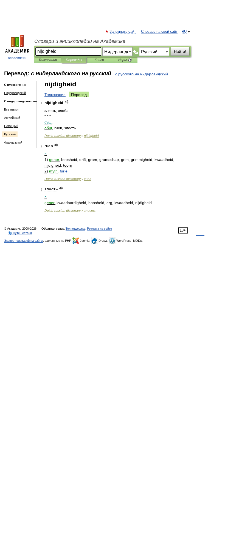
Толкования (47, 60)
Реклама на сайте (99, 228)
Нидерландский (15, 93)
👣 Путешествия (20, 233)
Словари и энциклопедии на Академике (79, 41)
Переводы (74, 60)
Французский (13, 142)
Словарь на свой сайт (159, 32)
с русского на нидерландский (141, 74)
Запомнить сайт (123, 32)
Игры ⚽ (125, 60)
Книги (99, 60)
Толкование (55, 94)
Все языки (11, 109)
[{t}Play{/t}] (66, 102)
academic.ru (17, 58)
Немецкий (11, 126)
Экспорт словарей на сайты (23, 240)
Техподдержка (75, 228)
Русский (10, 134)
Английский (12, 117)
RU (184, 32)
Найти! (180, 51)
